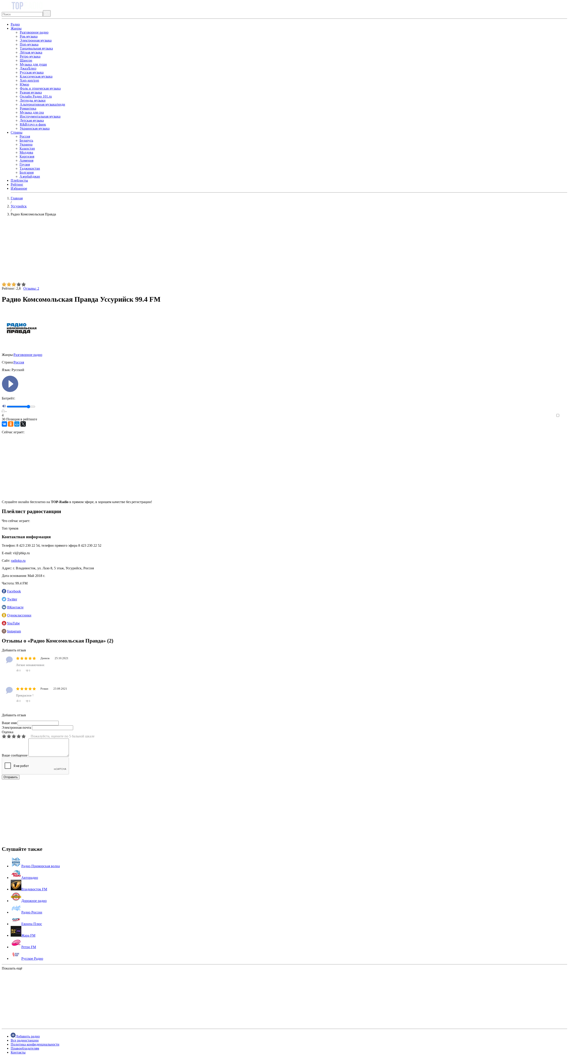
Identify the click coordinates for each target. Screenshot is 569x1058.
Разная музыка (31, 92)
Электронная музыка (36, 40)
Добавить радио (28, 1036)
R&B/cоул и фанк (33, 124)
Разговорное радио (34, 32)
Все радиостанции (25, 1040)
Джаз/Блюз (28, 68)
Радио (15, 24)
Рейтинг (17, 184)
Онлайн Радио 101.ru (36, 96)
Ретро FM (28, 947)
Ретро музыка (30, 56)
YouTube (13, 623)
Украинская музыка (35, 128)
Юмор (24, 84)
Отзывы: (31, 288)
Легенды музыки (33, 100)
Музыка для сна (32, 112)
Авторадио (29, 877)
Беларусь (26, 140)
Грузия (25, 164)
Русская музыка (32, 72)
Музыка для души (33, 64)
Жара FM (28, 935)
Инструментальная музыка (40, 116)
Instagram (14, 631)
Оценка (7, 732)
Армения (26, 160)
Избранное (19, 188)
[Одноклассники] (10, 424)
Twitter (12, 599)
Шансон (26, 60)
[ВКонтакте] (4, 424)
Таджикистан (30, 168)
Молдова (26, 152)
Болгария (27, 172)
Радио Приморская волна (40, 866)
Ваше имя (9, 723)
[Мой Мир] (17, 424)
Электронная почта (16, 727)
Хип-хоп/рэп (29, 80)
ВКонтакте (15, 607)
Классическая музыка (36, 76)
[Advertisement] (135, 251)
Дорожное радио (34, 901)
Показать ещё (12, 968)
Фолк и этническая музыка (40, 88)
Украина (26, 144)
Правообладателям (25, 1048)
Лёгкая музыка (31, 52)
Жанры (16, 28)
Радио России (31, 912)
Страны (16, 132)
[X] (23, 424)
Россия (25, 136)
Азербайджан (30, 176)
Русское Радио (32, 958)
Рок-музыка (29, 36)
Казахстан (27, 148)
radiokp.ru (18, 560)
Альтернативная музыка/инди (42, 104)
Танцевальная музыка (36, 48)
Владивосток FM (34, 889)
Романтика (28, 108)
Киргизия (27, 156)
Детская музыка (32, 120)
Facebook (14, 591)
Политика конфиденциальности (35, 1044)
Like (564, 416)
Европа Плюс (31, 924)
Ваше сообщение (15, 755)
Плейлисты (19, 180)
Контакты (18, 1052)
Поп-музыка (29, 44)
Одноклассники (19, 615)
